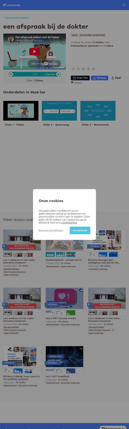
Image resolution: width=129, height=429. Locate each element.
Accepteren (80, 230)
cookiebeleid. (69, 222)
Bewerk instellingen (51, 230)
